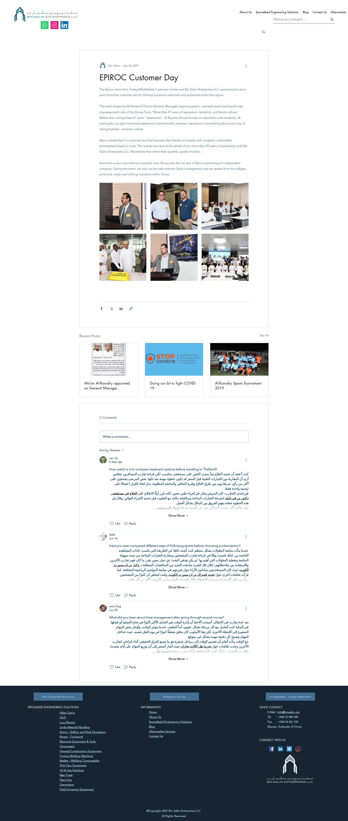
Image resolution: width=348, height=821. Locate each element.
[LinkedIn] (64, 25)
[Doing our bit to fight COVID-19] (174, 359)
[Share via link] (131, 308)
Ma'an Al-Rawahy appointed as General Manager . (107, 385)
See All (264, 335)
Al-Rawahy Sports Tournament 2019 (238, 385)
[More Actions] (246, 459)
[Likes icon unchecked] (111, 523)
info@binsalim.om (288, 712)
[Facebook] (271, 748)
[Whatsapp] (45, 25)
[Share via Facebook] (101, 308)
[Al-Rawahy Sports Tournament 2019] (239, 359)
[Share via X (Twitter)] (111, 308)
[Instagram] (54, 25)
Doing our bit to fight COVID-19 (173, 385)
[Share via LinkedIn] (121, 308)
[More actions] (246, 65)
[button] (263, 31)
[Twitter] (289, 748)
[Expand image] (122, 206)
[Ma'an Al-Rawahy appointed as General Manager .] (109, 359)
